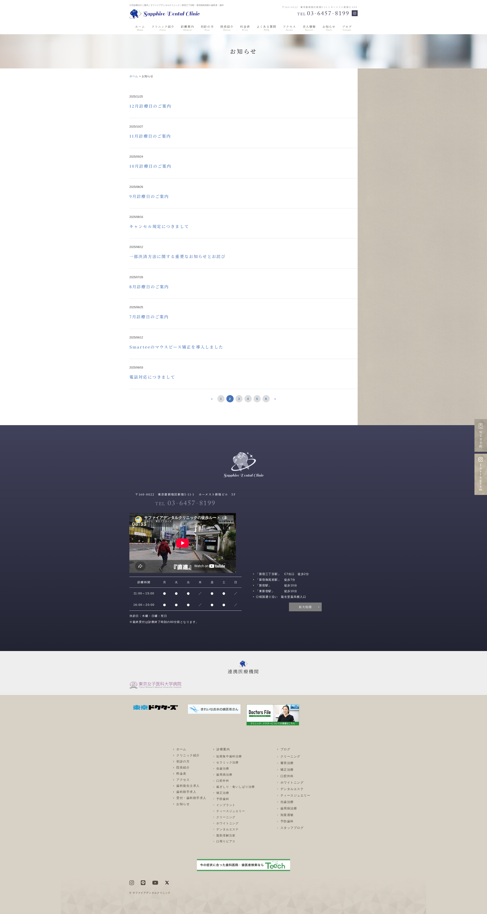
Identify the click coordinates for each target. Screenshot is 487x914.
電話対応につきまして (152, 377)
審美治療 (287, 763)
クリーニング (226, 817)
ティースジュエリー (230, 811)
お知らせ (329, 28)
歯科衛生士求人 (188, 785)
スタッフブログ (292, 827)
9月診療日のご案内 (149, 196)
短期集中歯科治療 (229, 756)
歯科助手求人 (186, 791)
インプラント (226, 805)
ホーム (140, 28)
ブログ (347, 28)
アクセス (289, 28)
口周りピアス (226, 841)
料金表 (245, 28)
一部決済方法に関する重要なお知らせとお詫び (177, 256)
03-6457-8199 (185, 504)
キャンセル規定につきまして (159, 226)
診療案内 (187, 28)
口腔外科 (222, 780)
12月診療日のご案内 (150, 106)
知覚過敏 (287, 814)
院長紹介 (227, 28)
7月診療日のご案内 (149, 316)
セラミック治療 (227, 762)
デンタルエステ (227, 829)
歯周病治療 (224, 774)
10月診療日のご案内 (150, 166)
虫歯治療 (222, 768)
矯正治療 (222, 792)
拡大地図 (305, 607)
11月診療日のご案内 (150, 136)
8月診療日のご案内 (149, 286)
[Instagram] (355, 13)
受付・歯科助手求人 (191, 798)
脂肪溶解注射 (226, 835)
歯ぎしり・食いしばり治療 (235, 786)
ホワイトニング (227, 823)
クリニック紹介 (163, 28)
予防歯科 (222, 798)
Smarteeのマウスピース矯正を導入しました (176, 347)
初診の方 (207, 28)
